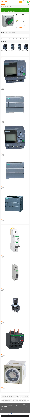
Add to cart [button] (3, 88)
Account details (10, 405)
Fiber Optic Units (10, 396)
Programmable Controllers (4, 400)
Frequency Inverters (17, 396)
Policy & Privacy (17, 406)
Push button (20, 400)
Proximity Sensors (16, 400)
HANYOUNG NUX (26, 396)
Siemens (28, 400)
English (23, 0)
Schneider (16, 39)
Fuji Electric (23, 396)
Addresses (9, 406)
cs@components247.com (25, 406)
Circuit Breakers (18, 38)
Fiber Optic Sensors (6, 396)
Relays (22, 400)
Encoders (3, 396)
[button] (13, 15)
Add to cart (20, 27)
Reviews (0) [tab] (13, 32)
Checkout (16, 405)
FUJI (20, 396)
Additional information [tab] (8, 32)
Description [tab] (2, 32)
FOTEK (13, 396)
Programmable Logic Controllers (10, 400)
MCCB (21, 38)
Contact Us (24, 404)
